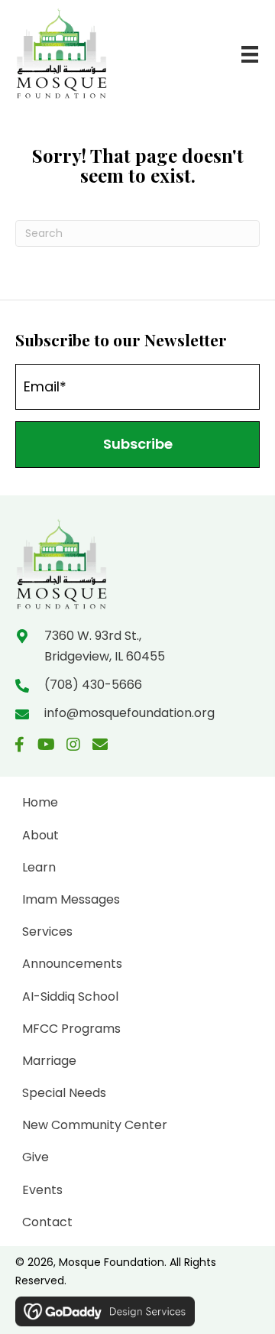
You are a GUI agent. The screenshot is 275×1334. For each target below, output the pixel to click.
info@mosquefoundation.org (129, 713)
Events (42, 1190)
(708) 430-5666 (93, 684)
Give (35, 1157)
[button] (137, 444)
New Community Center (94, 1125)
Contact (47, 1222)
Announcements (72, 963)
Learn (39, 867)
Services (47, 931)
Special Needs (64, 1093)
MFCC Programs (71, 1028)
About (40, 835)
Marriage (49, 1060)
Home (40, 802)
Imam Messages (71, 899)
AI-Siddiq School (70, 996)
